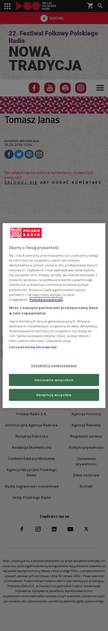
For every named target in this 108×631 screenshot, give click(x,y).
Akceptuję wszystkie (54, 394)
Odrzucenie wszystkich (54, 379)
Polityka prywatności (46, 299)
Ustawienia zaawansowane (54, 365)
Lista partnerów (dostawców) (32, 347)
